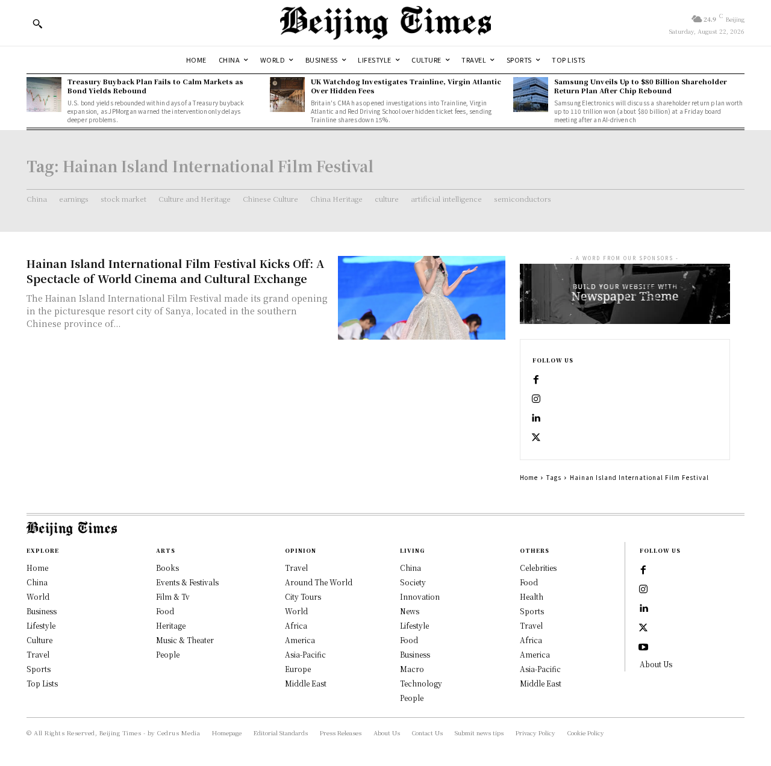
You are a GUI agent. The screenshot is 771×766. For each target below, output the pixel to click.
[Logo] (385, 23)
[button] (37, 23)
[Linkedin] (536, 418)
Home (529, 477)
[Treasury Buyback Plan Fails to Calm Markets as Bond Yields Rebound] (44, 94)
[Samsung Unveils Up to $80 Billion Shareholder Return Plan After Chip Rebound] (530, 94)
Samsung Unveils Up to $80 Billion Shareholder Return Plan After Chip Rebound (640, 85)
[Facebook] (536, 380)
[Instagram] (536, 399)
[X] (536, 437)
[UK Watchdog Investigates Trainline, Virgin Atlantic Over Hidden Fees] (287, 94)
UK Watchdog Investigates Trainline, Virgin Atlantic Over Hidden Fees (406, 85)
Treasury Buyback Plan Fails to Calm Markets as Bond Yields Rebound (155, 85)
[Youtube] (643, 647)
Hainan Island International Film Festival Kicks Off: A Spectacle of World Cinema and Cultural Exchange (175, 270)
